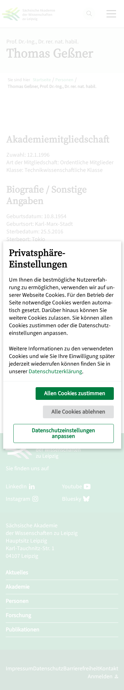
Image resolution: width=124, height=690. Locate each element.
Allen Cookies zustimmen (74, 393)
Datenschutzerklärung (55, 371)
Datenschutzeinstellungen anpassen (63, 433)
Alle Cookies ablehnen (78, 412)
